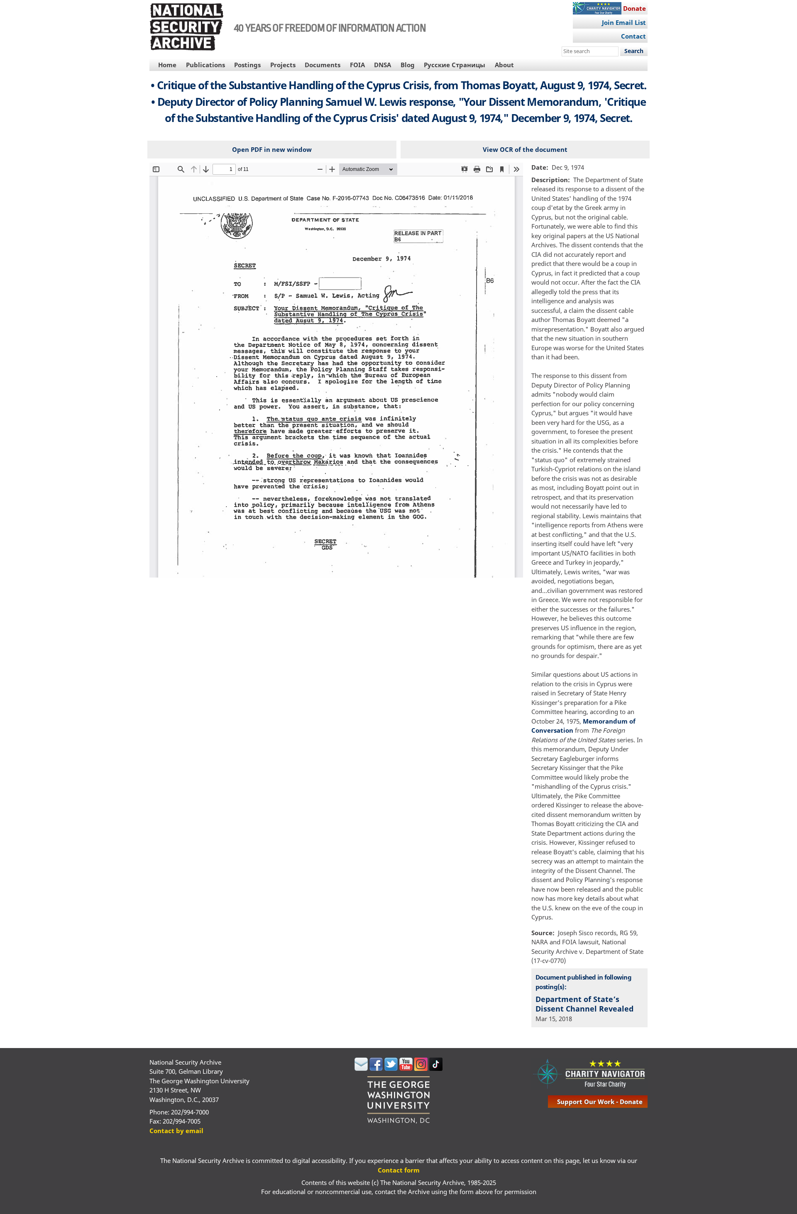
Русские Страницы (454, 65)
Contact (633, 36)
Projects (283, 65)
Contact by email (176, 1130)
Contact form (399, 1170)
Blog (408, 65)
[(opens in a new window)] (361, 1068)
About (504, 65)
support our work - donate (600, 1101)
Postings (247, 65)
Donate (634, 8)
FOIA (357, 65)
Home (167, 65)
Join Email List (624, 22)
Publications (205, 65)
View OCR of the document (525, 149)
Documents (322, 65)
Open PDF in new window (272, 149)
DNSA (382, 65)
